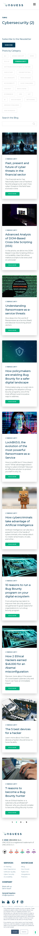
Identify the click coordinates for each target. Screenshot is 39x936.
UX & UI (6, 61)
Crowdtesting (24, 72)
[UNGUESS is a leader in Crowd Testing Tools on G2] (11, 851)
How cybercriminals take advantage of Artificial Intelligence (19, 521)
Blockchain (16, 100)
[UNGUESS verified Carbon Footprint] (4, 851)
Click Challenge (26, 83)
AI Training (7, 866)
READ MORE (12, 194)
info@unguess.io (8, 895)
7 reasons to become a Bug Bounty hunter (15, 792)
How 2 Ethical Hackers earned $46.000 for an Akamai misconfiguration (16, 664)
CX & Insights (9, 78)
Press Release (25, 78)
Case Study (8, 72)
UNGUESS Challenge (11, 105)
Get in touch (6, 888)
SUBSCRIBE (9, 45)
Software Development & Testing (17, 67)
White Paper (21, 89)
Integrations (25, 874)
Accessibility (9, 83)
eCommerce (8, 94)
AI (5, 100)
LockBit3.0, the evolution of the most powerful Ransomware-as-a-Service (17, 450)
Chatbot (7, 89)
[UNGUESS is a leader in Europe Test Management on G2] (28, 851)
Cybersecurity (20, 61)
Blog (23, 866)
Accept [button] (15, 932)
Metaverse (31, 100)
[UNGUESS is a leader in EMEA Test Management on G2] (34, 851)
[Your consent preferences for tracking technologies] (35, 932)
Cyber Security (9, 874)
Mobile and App (18, 56)
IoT (29, 94)
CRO (20, 94)
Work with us (7, 886)
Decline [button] (24, 932)
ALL (5, 56)
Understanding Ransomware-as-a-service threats (17, 309)
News (32, 56)
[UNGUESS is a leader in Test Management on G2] (17, 851)
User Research (9, 110)
